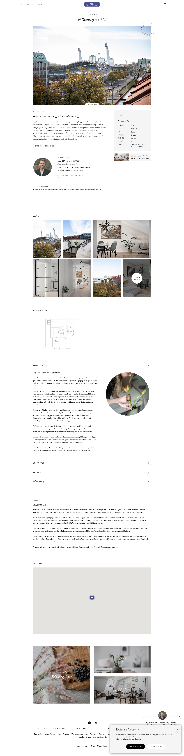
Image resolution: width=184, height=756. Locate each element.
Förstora (62, 333)
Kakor (92, 746)
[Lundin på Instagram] (95, 723)
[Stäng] (179, 716)
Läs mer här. (97, 190)
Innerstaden (38, 734)
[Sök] (161, 4)
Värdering (30, 4)
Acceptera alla (135, 747)
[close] (177, 729)
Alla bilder (92, 105)
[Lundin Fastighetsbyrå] (92, 4)
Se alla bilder (137, 278)
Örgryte (102, 734)
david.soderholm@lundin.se (80, 167)
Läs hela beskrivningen (45, 146)
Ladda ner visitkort (77, 171)
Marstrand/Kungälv (100, 737)
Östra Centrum (63, 734)
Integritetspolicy (82, 746)
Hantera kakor (102, 746)
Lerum (88, 737)
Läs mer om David (64, 171)
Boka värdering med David (71, 176)
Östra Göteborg (91, 734)
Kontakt (40, 4)
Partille (81, 737)
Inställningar (156, 747)
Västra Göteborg (77, 734)
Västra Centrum (50, 734)
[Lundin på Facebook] (89, 723)
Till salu (21, 4)
